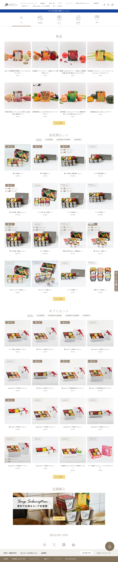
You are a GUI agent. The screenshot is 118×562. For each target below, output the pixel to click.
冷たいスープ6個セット (45, 290)
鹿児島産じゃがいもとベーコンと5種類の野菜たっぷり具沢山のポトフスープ (72, 113)
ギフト (60, 3)
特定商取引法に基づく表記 (18, 559)
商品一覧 (52, 3)
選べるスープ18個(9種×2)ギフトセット (100, 388)
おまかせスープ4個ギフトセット (72, 427)
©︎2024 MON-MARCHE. (70, 559)
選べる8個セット (45, 173)
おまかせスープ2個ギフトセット (45, 466)
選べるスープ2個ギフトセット (17, 427)
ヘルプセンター (86, 553)
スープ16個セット (100, 212)
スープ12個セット (73, 290)
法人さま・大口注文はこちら (28, 553)
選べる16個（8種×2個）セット (73, 173)
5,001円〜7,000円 (72, 315)
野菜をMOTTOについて (83, 3)
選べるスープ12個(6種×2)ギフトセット (73, 388)
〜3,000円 (49, 139)
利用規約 (6, 559)
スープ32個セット (45, 251)
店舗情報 (96, 3)
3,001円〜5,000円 (63, 139)
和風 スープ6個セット (100, 290)
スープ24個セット (73, 212)
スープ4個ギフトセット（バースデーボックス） (100, 467)
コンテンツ (69, 3)
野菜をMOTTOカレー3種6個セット (73, 251)
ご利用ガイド (25, 6)
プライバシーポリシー (34, 559)
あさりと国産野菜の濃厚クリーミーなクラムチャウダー (18, 72)
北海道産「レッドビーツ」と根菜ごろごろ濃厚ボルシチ (45, 72)
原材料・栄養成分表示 (10, 553)
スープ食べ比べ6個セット (45, 212)
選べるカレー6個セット (100, 251)
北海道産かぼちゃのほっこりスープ (100, 112)
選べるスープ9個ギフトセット (45, 349)
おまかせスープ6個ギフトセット (100, 349)
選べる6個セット (18, 173)
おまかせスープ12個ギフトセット (45, 427)
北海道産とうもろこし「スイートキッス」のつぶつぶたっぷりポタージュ (100, 72)
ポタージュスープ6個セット (18, 290)
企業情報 (43, 553)
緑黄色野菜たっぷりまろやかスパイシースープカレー (45, 113)
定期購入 (43, 3)
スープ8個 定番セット (100, 173)
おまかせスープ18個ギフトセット (17, 466)
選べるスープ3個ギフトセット (45, 388)
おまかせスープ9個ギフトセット (17, 388)
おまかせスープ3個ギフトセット (100, 427)
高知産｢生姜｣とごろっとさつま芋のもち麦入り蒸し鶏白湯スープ (18, 113)
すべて (39, 139)
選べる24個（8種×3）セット (17, 212)
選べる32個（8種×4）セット (17, 251)
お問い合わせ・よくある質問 (41, 6)
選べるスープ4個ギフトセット (73, 349)
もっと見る (59, 123)
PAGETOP (109, 546)
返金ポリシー (47, 559)
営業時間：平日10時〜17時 (103, 553)
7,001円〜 (77, 139)
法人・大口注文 (57, 6)
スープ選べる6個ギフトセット (17, 349)
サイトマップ (58, 559)
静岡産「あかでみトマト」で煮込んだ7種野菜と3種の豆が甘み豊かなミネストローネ (73, 72)
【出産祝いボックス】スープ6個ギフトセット (72, 467)
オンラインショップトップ (29, 3)
